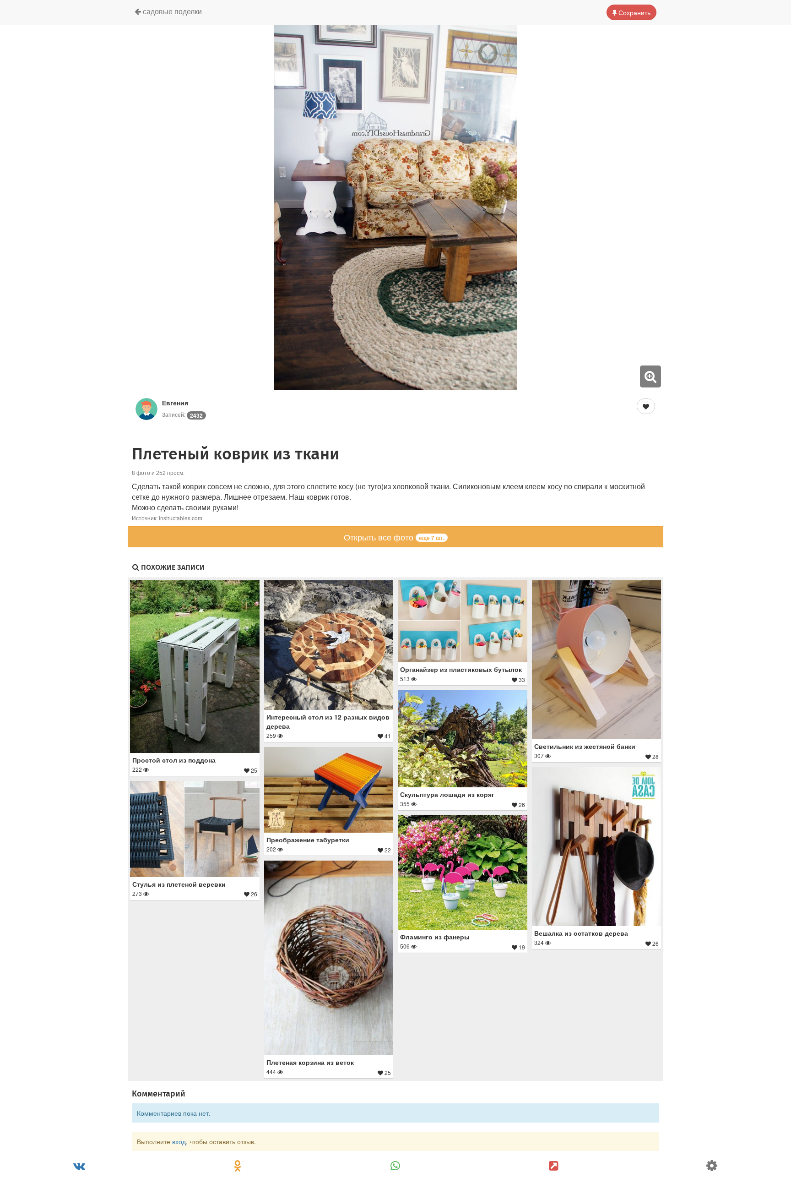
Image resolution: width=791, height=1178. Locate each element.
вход (179, 1141)
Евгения (175, 402)
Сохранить (633, 12)
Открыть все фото (394, 537)
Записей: (182, 414)
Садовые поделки (171, 11)
